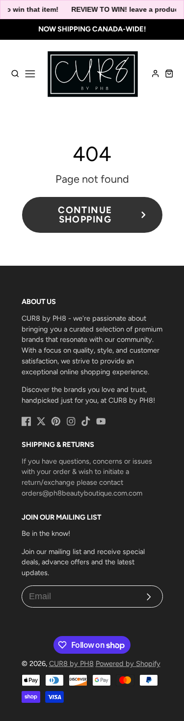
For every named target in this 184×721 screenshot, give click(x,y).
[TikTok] (86, 421)
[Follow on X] (41, 421)
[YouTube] (101, 421)
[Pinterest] (56, 421)
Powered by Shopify (128, 663)
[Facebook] (26, 421)
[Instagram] (71, 421)
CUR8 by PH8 (71, 663)
